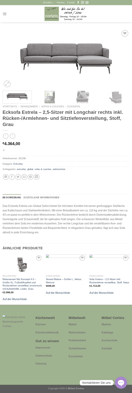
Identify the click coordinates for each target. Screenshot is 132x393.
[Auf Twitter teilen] (18, 177)
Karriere (61, 2)
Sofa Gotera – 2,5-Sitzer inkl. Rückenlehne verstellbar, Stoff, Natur (109, 281)
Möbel (72, 324)
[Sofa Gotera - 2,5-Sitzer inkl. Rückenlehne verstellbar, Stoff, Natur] (109, 263)
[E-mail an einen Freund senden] (24, 177)
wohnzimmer (59, 169)
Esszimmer (76, 356)
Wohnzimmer (29, 106)
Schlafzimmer (77, 348)
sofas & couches (43, 169)
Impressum (43, 347)
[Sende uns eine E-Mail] (87, 2)
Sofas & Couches (52, 106)
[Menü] (5, 14)
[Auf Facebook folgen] (78, 2)
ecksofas (21, 169)
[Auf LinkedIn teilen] (37, 177)
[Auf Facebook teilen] (12, 177)
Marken (106, 324)
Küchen (41, 324)
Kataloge (107, 332)
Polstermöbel (77, 340)
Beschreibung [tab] (12, 197)
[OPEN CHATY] (121, 383)
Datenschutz (44, 355)
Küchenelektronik (47, 332)
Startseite (10, 106)
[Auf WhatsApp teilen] (6, 177)
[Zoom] (7, 84)
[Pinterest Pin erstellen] (30, 177)
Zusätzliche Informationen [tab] (41, 197)
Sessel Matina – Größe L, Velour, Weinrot (64, 281)
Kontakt (71, 2)
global (30, 169)
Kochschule (109, 340)
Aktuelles (47, 2)
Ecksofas (73, 106)
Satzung (41, 363)
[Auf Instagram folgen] (82, 2)
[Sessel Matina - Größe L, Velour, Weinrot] (66, 263)
